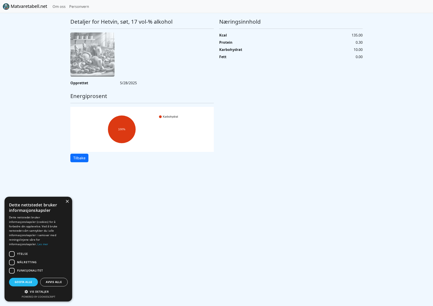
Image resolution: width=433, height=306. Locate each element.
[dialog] (38, 249)
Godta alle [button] (23, 282)
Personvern (79, 6)
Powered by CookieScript (38, 296)
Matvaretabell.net (28, 6)
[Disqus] (216, 229)
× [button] (67, 201)
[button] (38, 291)
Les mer (42, 244)
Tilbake (79, 157)
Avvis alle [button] (54, 282)
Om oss (59, 6)
